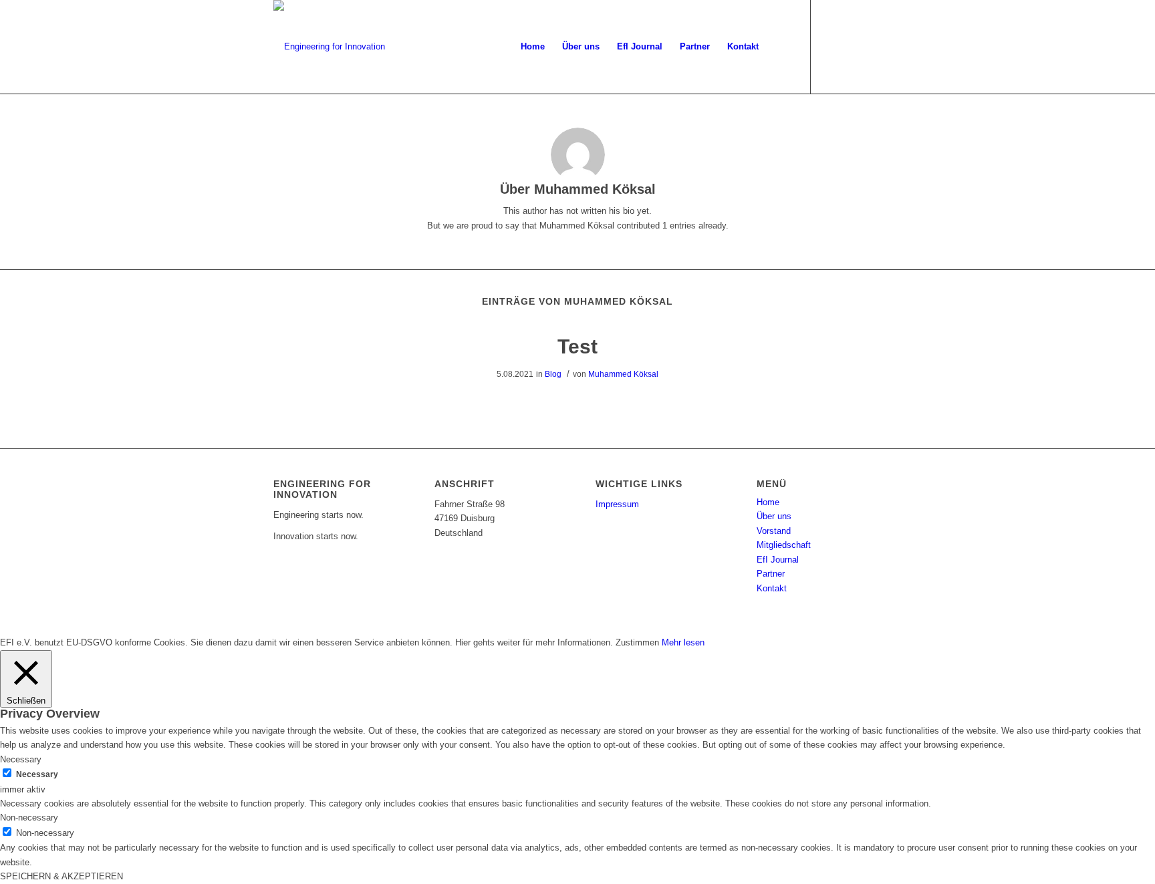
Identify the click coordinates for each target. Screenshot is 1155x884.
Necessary (37, 774)
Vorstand (774, 531)
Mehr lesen (683, 642)
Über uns (774, 516)
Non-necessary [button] (29, 818)
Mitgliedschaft (784, 545)
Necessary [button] (20, 759)
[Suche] (780, 47)
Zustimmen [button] (637, 642)
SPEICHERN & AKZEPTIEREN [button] (61, 876)
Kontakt (772, 588)
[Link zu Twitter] (831, 46)
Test (577, 346)
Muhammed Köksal (623, 374)
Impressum (617, 504)
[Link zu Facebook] (852, 46)
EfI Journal (778, 560)
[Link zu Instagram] (872, 46)
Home (768, 502)
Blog (553, 374)
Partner (771, 574)
